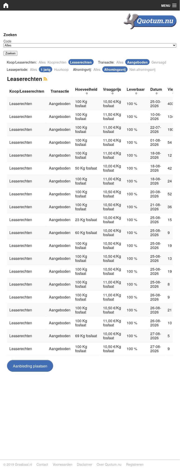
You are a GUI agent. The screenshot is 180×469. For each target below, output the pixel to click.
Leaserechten (81, 62)
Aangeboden (137, 62)
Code (7, 41)
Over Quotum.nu (109, 464)
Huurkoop (61, 69)
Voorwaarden (62, 464)
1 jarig (46, 69)
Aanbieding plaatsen (30, 366)
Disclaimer (84, 464)
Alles (42, 62)
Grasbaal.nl (23, 464)
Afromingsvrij (115, 69)
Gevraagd (158, 62)
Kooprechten (57, 62)
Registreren (134, 464)
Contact (42, 464)
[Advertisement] (90, 409)
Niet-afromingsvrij (142, 69)
